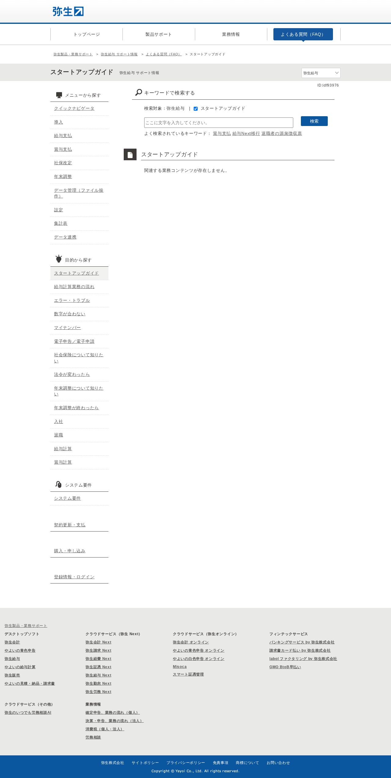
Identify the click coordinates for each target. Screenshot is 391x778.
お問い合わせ (278, 763)
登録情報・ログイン (74, 576)
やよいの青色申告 (20, 650)
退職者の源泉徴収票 (281, 133)
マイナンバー (67, 327)
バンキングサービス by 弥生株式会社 (301, 642)
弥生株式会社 (112, 763)
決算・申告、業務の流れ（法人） (115, 721)
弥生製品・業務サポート (73, 54)
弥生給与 (12, 659)
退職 (58, 434)
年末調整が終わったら (76, 407)
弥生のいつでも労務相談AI (28, 712)
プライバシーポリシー (185, 763)
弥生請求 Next (98, 650)
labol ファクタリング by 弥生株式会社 (303, 659)
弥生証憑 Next (98, 667)
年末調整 (63, 176)
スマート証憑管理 (188, 674)
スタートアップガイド (223, 108)
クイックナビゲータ (74, 108)
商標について (247, 763)
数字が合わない (70, 313)
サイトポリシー (145, 763)
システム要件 (67, 498)
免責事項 (220, 763)
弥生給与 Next (98, 675)
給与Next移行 (246, 133)
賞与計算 (63, 462)
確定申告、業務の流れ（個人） (113, 712)
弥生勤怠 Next (98, 683)
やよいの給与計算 (20, 667)
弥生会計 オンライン (191, 642)
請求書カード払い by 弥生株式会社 (300, 650)
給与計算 (63, 448)
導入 (58, 122)
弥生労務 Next (98, 692)
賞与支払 (222, 133)
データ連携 (65, 237)
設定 (58, 209)
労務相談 (93, 737)
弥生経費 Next (98, 659)
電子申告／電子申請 (74, 341)
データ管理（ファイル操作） (79, 193)
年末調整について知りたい (79, 391)
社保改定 (63, 162)
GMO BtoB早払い (285, 667)
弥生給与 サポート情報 (119, 54)
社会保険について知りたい (79, 357)
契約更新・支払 (70, 524)
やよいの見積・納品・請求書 (30, 683)
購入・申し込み (70, 550)
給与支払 (63, 135)
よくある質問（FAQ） (164, 54)
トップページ (86, 34)
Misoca (180, 667)
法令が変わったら (72, 374)
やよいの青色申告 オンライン (199, 650)
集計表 (61, 223)
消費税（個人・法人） (105, 729)
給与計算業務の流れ (74, 286)
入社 (58, 421)
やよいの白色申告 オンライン (199, 659)
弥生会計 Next (98, 642)
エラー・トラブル (72, 300)
